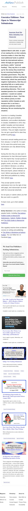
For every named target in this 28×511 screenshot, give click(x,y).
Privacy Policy (22, 502)
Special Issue (7, 482)
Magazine (4, 6)
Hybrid (5, 373)
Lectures (24, 6)
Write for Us (3, 499)
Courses (11, 499)
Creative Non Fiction (8, 371)
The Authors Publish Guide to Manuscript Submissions (13, 215)
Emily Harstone (11, 14)
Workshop (14, 6)
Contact (21, 499)
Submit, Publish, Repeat (18, 218)
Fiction (22, 371)
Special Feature (20, 438)
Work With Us (22, 497)
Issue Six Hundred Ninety (14, 373)
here (13, 135)
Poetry (14, 376)
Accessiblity (22, 505)
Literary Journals (7, 376)
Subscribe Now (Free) (14, 275)
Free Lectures (13, 497)
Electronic (17, 371)
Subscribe (2, 497)
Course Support (13, 502)
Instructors (12, 505)
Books (1, 502)
